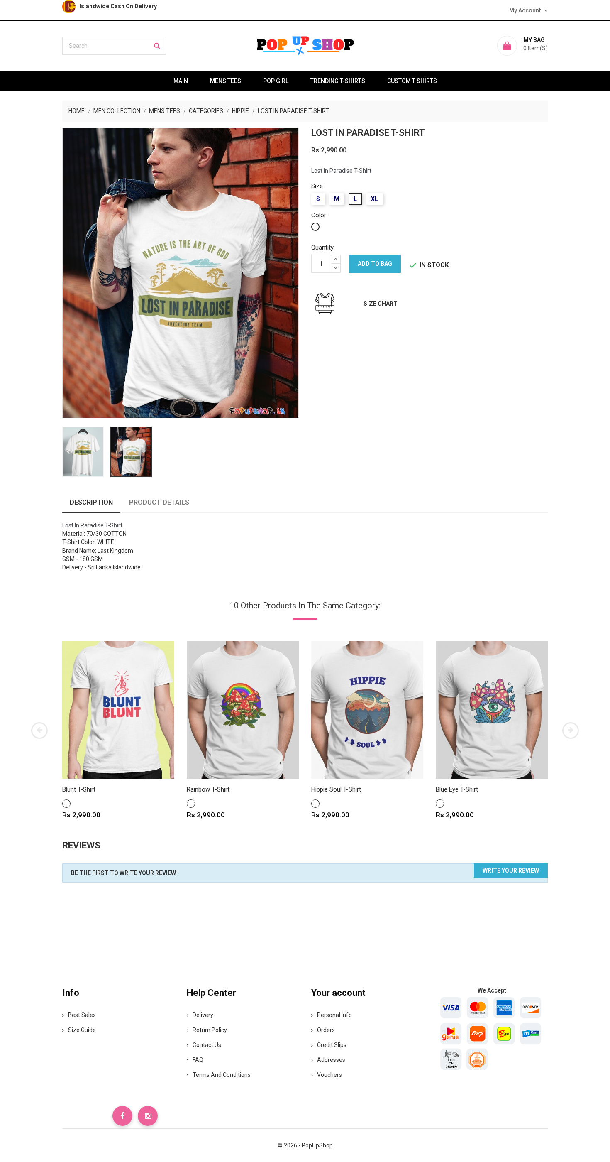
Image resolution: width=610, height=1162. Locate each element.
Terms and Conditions (222, 1074)
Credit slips (331, 1045)
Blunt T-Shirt (78, 789)
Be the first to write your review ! (125, 873)
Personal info (334, 1015)
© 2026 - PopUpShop (305, 1145)
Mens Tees (225, 81)
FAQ (198, 1060)
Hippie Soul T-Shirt (336, 789)
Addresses (331, 1060)
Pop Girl (275, 81)
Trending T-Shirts (337, 81)
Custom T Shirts (412, 81)
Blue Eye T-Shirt (457, 789)
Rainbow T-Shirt (208, 789)
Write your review (511, 870)
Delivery (203, 1015)
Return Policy (210, 1030)
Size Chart (381, 303)
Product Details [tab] (159, 502)
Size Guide (82, 1030)
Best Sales (82, 1015)
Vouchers (329, 1074)
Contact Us (207, 1045)
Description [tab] (91, 502)
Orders (326, 1030)
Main (180, 81)
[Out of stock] (457, 744)
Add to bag (375, 263)
